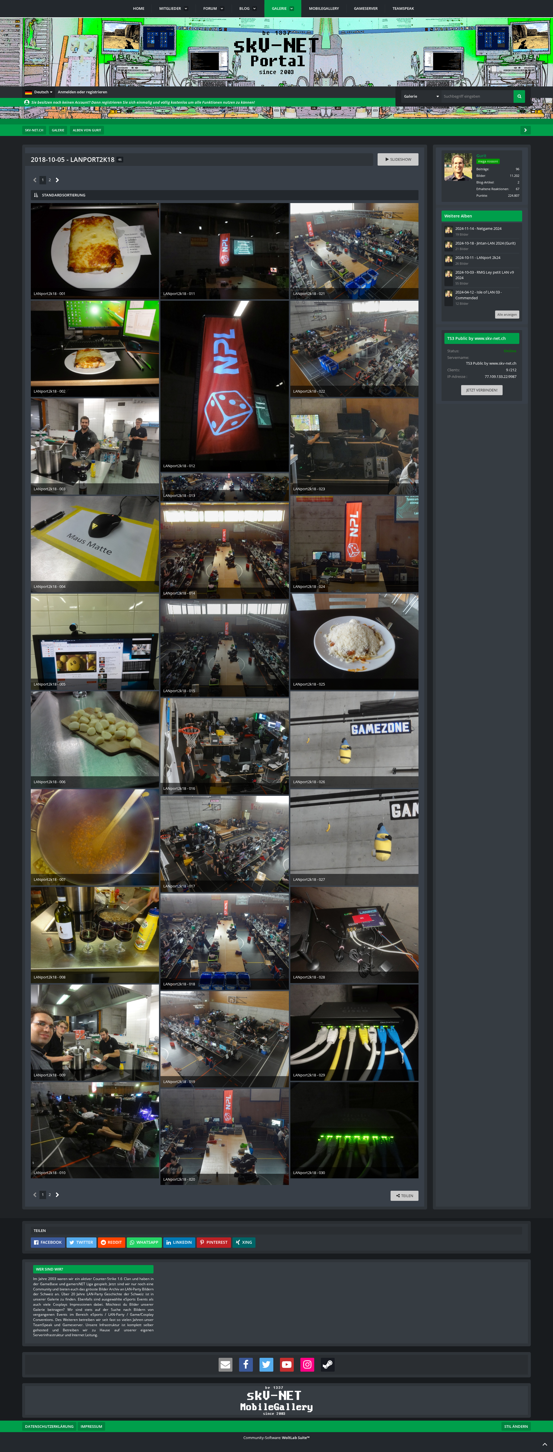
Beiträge (482, 169)
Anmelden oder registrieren (82, 91)
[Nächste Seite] (57, 180)
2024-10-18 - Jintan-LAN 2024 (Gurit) (485, 243)
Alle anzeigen (507, 314)
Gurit (481, 155)
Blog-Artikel (485, 182)
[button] (38, 92)
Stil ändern (516, 1426)
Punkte (481, 195)
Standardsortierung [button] (63, 195)
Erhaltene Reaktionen (492, 189)
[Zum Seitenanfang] (545, 1444)
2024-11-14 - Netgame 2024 (478, 228)
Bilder (480, 175)
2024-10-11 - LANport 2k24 (477, 257)
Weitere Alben (458, 216)
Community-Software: (276, 1437)
